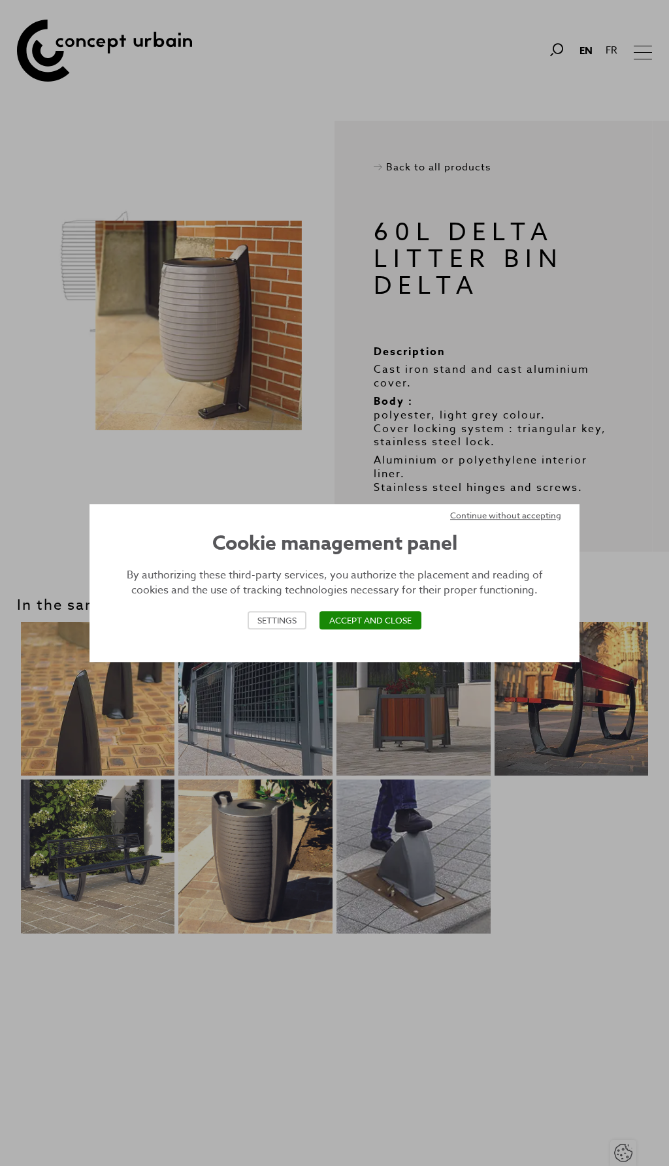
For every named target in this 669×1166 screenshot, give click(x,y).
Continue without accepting (505, 515)
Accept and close (370, 620)
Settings (277, 620)
